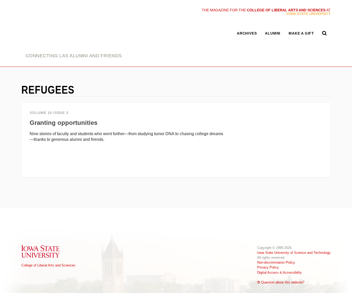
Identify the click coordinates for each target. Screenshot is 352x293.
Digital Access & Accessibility (279, 272)
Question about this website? (282, 282)
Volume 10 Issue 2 (49, 113)
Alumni (272, 33)
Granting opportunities (63, 122)
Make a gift (301, 33)
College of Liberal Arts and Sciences (48, 265)
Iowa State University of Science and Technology (294, 253)
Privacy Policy (268, 267)
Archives (247, 33)
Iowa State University (40, 251)
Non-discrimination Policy (276, 262)
